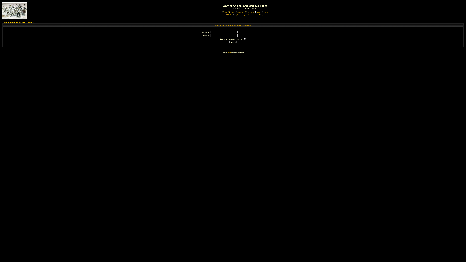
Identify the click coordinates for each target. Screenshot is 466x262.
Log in (263, 15)
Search (232, 12)
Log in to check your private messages (246, 15)
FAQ (225, 12)
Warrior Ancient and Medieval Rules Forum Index (18, 22)
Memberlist (240, 12)
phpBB (229, 52)
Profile (230, 15)
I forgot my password (233, 44)
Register (266, 12)
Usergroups (250, 12)
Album (258, 12)
